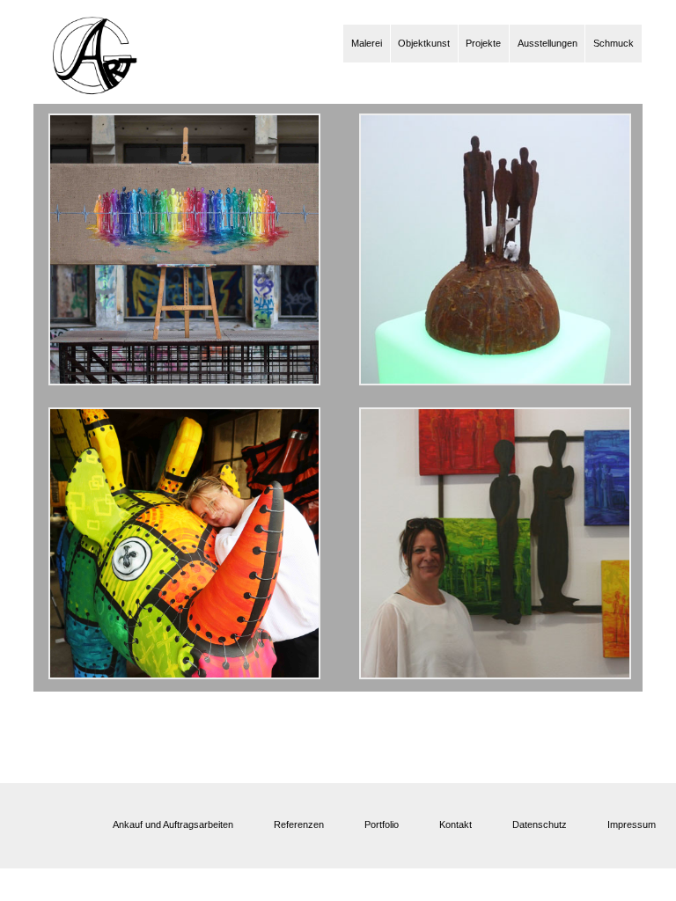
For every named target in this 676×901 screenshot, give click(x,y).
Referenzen (299, 824)
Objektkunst (424, 43)
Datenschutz (539, 824)
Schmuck (613, 43)
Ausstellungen (547, 43)
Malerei (366, 43)
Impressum (631, 824)
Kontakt (455, 824)
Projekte (483, 43)
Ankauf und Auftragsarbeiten (173, 824)
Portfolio (381, 824)
